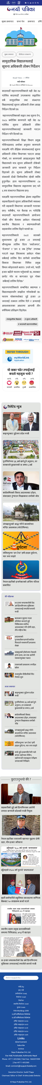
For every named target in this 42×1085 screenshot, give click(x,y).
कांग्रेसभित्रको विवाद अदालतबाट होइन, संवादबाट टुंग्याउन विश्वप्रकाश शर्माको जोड (21, 494)
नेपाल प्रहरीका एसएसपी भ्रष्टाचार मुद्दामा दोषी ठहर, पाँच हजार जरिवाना (20, 840)
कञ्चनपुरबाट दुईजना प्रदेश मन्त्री (16, 433)
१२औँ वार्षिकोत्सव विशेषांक (21, 1017)
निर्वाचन (21, 1000)
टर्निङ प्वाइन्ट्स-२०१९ (21, 1034)
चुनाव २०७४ (21, 1007)
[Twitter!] (28, 2)
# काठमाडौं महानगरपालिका (27, 324)
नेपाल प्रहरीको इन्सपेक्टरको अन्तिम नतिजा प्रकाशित (21, 583)
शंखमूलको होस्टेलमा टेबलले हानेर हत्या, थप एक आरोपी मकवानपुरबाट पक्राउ (25, 655)
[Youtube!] (30, 2)
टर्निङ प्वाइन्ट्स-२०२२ (21, 1024)
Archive (21, 1048)
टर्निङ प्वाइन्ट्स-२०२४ (21, 1021)
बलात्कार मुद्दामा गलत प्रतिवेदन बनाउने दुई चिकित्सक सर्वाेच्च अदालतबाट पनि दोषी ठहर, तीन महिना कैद (25, 624)
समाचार (31, 21)
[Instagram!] (33, 2)
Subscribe (21, 1045)
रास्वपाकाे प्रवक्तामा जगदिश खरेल (25, 666)
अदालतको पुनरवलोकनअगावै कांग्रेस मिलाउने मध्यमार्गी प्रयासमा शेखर (25, 641)
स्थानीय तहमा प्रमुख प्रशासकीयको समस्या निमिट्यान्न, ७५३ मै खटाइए (16, 930)
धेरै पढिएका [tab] (9, 596)
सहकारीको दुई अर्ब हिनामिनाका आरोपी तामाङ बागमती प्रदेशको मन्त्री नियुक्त (18, 809)
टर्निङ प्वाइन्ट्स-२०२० (21, 1031)
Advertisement (21, 1042)
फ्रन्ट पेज (20, 21)
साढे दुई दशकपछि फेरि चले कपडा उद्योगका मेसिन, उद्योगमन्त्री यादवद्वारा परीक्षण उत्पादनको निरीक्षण (26, 757)
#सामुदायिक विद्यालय (14, 319)
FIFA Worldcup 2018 (21, 1010)
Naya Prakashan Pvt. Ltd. (21, 1052)
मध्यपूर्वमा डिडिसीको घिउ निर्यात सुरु (24, 676)
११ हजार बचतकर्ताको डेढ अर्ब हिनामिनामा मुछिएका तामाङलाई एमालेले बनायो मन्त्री (25, 607)
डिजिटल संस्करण (25, 54)
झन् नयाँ (21, 990)
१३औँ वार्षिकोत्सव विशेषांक (21, 1014)
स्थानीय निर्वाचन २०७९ (21, 1004)
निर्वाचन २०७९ (21, 997)
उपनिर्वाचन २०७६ (21, 993)
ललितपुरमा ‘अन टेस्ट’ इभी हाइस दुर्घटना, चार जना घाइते (20, 554)
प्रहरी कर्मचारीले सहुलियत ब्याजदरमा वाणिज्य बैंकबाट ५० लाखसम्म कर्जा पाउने (20, 899)
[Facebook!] (25, 2)
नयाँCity (21, 986)
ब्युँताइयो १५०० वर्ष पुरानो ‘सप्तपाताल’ (17, 870)
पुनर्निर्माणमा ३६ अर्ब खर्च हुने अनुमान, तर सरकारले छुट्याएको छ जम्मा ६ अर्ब (20, 463)
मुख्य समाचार (8, 21)
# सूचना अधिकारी (31, 319)
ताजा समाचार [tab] (10, 686)
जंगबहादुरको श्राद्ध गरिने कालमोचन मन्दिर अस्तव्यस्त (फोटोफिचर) (18, 525)
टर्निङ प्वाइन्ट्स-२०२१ (21, 1028)
